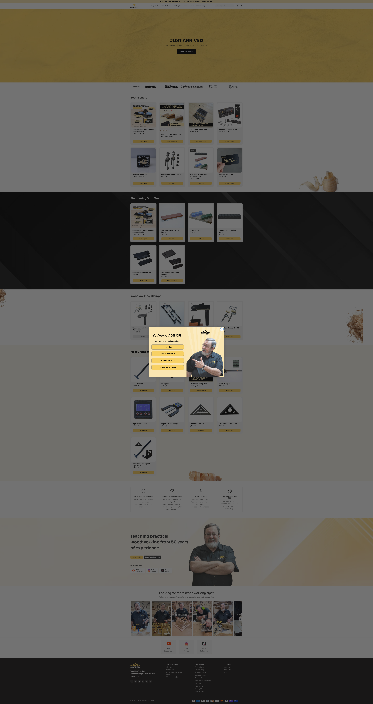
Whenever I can (168, 361)
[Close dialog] (222, 329)
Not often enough (167, 367)
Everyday (167, 347)
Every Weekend (168, 354)
